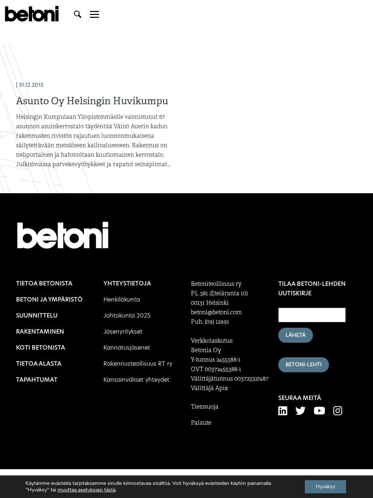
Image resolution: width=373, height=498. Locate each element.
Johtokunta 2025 (126, 315)
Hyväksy (325, 486)
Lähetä (296, 335)
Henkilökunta (121, 299)
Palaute (201, 423)
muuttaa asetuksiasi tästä (86, 490)
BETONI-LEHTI (304, 364)
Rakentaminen (40, 331)
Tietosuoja (205, 407)
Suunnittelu (37, 315)
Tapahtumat (37, 380)
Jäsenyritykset (122, 331)
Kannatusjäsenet (126, 347)
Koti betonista (40, 347)
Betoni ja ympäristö (49, 299)
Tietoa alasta (39, 363)
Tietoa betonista (44, 283)
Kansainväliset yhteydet (136, 380)
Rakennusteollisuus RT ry (137, 363)
